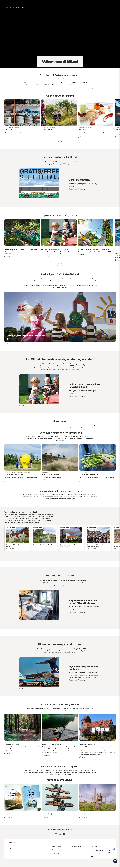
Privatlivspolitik (75, 853)
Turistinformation (55, 851)
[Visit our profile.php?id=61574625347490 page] (56, 834)
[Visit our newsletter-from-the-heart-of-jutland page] (64, 834)
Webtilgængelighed (56, 853)
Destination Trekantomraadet (12, 7)
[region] (60, 34)
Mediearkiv (74, 851)
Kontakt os (74, 849)
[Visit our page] (60, 834)
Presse (73, 855)
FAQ (52, 849)
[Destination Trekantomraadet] (12, 843)
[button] (22, 131)
